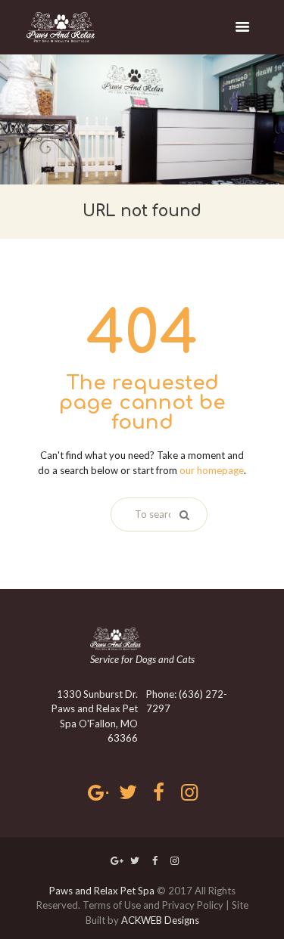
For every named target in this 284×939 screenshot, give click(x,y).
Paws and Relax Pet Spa (101, 891)
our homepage (211, 470)
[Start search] (182, 515)
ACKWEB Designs (160, 920)
